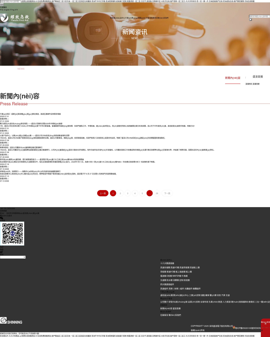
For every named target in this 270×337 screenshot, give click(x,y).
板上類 (189, 271)
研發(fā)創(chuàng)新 (178, 301)
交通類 (163, 280)
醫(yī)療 (213, 295)
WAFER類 (176, 275)
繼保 (207, 295)
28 (157, 193)
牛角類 (185, 275)
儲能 (203, 295)
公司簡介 (164, 301)
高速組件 (164, 288)
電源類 (163, 275)
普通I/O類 (171, 271)
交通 (228, 295)
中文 (1, 9)
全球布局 (204, 301)
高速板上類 (195, 267)
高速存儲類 (165, 267)
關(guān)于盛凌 (145, 18)
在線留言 (164, 315)
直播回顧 (256, 84)
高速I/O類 (175, 267)
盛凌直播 (177, 308)
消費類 (176, 280)
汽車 (223, 295)
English (7, 9)
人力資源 (227, 301)
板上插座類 (180, 271)
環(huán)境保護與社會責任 (243, 301)
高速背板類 (184, 267)
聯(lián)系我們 (163, 18)
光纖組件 (188, 288)
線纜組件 (197, 288)
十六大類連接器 (167, 263)
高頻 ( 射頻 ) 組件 (176, 288)
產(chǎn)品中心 (119, 18)
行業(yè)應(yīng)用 (132, 18)
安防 (219, 295)
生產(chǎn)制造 (215, 301)
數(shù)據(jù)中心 (181, 295)
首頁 (111, 18)
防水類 (170, 280)
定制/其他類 (184, 280)
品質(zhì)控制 (194, 301)
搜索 (2, 4)
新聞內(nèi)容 (166, 308)
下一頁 (167, 193)
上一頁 (103, 193)
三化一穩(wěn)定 (262, 301)
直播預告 (249, 84)
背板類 (163, 271)
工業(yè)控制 (195, 295)
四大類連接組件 (167, 284)
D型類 (169, 275)
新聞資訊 (154, 18)
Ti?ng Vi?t (14, 9)
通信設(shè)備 (166, 295)
